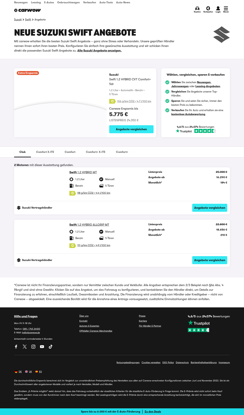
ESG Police (168, 362)
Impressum (224, 362)
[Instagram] (33, 347)
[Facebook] (16, 347)
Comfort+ (122, 152)
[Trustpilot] (196, 131)
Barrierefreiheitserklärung (204, 362)
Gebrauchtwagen (68, 2)
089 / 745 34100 (31, 329)
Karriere (143, 321)
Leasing (36, 2)
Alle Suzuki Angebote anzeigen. (99, 50)
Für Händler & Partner (150, 326)
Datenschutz (182, 362)
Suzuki (18, 19)
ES (40, 371)
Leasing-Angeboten (207, 86)
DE (20, 371)
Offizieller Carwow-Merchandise (95, 331)
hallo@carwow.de (31, 332)
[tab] (22, 152)
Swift (28, 19)
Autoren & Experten (89, 326)
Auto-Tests (106, 2)
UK (30, 371)
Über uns (83, 316)
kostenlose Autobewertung (188, 114)
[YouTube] (42, 347)
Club (22, 152)
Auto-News (123, 2)
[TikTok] (51, 347)
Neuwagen (21, 2)
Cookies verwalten (151, 362)
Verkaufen (89, 2)
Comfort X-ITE (45, 152)
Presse (142, 316)
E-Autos (49, 2)
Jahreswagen (180, 86)
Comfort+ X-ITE (95, 152)
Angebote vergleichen (131, 129)
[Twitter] (25, 347)
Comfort (70, 152)
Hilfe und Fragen (26, 316)
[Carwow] (27, 10)
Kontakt (83, 321)
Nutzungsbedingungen (128, 362)
